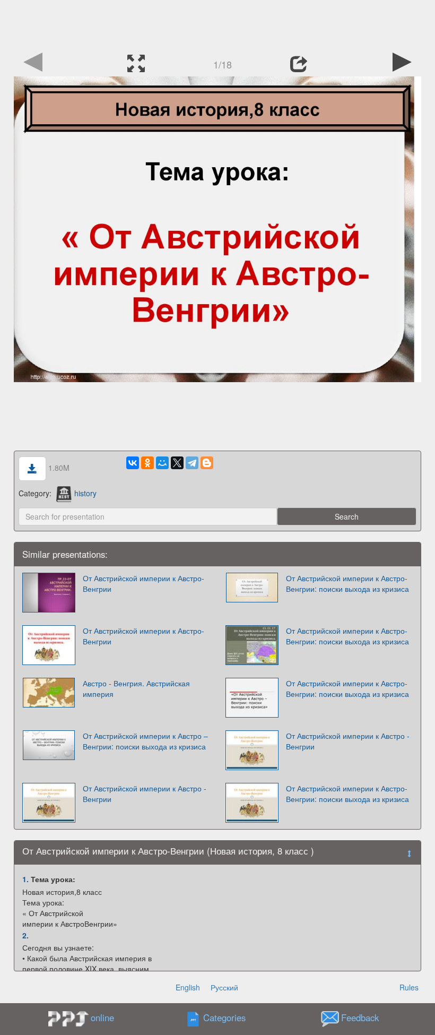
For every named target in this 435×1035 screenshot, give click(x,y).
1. (25, 879)
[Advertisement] (217, 24)
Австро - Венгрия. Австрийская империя (136, 688)
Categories (224, 1018)
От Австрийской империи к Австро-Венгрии (143, 583)
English (188, 987)
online (102, 1017)
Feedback (360, 1018)
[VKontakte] (132, 462)
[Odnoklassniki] (147, 462)
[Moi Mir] (162, 462)
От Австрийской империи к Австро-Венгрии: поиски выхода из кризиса (347, 583)
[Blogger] (207, 462)
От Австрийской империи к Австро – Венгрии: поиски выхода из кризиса (145, 741)
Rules (409, 987)
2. (25, 935)
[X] (177, 462)
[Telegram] (192, 462)
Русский (224, 987)
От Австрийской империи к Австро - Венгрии (348, 741)
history (85, 493)
